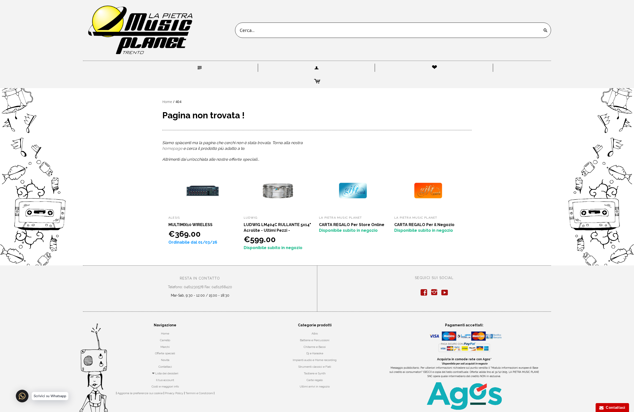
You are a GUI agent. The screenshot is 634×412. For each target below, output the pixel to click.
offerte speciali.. (244, 159)
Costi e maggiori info (165, 386)
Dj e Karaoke (314, 353)
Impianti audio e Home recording (315, 360)
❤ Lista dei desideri (165, 373)
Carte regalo (315, 380)
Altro (315, 333)
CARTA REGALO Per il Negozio (424, 224)
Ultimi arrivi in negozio (315, 386)
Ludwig (251, 217)
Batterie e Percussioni (314, 340)
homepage (172, 148)
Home (167, 101)
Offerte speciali (165, 353)
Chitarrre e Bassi (315, 347)
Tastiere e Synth (315, 373)
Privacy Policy (174, 393)
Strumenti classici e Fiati (314, 366)
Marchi (165, 347)
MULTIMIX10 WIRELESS (190, 224)
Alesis (174, 217)
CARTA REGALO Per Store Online (351, 224)
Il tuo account (165, 380)
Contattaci (165, 366)
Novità (165, 360)
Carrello (165, 340)
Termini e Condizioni (199, 393)
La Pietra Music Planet (340, 217)
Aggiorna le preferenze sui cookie (140, 393)
